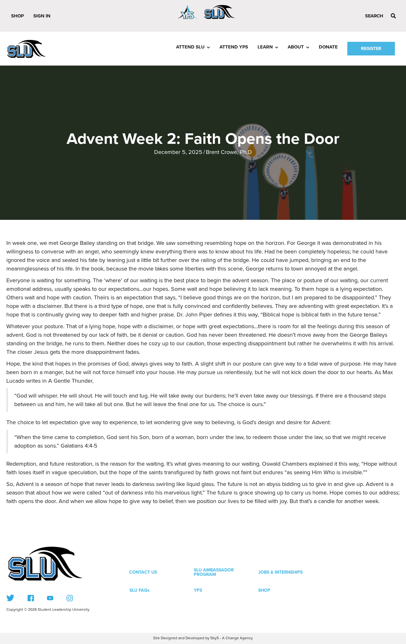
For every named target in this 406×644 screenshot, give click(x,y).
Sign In (41, 15)
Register (371, 48)
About (296, 46)
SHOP (264, 590)
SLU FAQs (139, 590)
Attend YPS (233, 46)
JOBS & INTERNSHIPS (280, 572)
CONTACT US (143, 572)
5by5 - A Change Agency (231, 638)
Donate (328, 46)
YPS (198, 590)
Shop (17, 15)
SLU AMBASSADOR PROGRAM (214, 572)
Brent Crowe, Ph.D (229, 152)
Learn (265, 46)
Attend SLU (190, 46)
